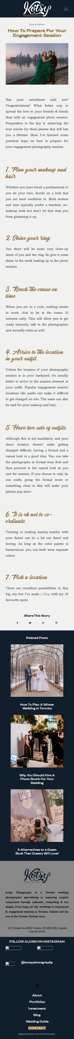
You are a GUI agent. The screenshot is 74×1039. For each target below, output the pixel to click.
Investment (37, 1008)
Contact (37, 1028)
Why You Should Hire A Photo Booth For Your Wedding (37, 750)
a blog (45, 593)
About (37, 995)
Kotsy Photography (45, 1034)
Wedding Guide (37, 1021)
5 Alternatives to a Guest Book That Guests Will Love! (37, 822)
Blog (36, 1015)
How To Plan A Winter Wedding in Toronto (37, 677)
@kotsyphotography (37, 962)
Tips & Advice (37, 24)
